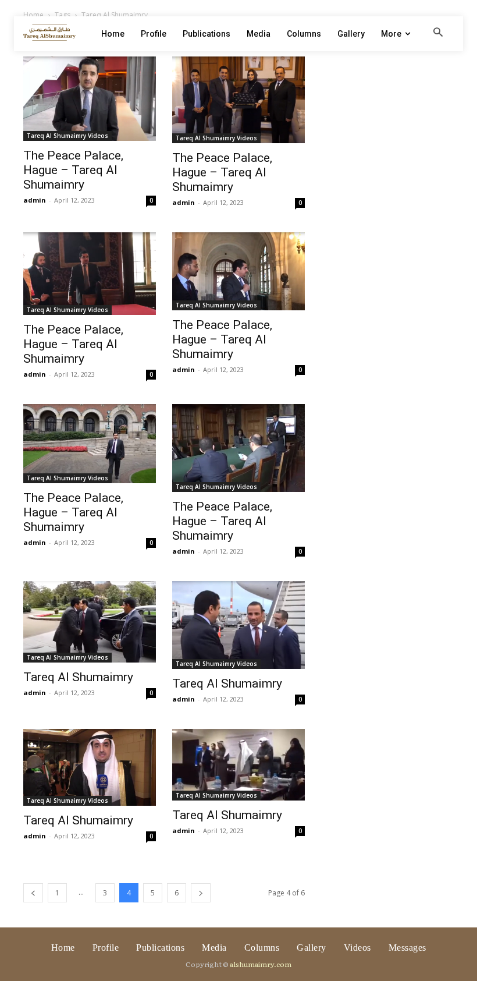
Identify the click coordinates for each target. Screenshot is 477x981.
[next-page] (201, 892)
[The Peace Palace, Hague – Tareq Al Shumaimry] (89, 98)
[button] (438, 33)
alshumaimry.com (260, 964)
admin (34, 200)
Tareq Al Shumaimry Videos (67, 136)
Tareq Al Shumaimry (78, 677)
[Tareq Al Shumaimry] (89, 622)
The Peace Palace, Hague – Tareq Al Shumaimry (73, 170)
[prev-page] (33, 892)
